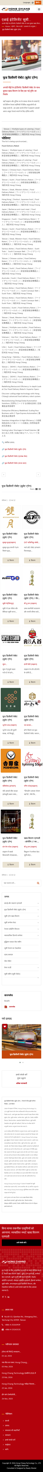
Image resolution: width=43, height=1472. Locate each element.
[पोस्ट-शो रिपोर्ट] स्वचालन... (11, 1351)
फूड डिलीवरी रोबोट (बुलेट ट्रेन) (11, 29)
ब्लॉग (6, 1449)
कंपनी (7, 1421)
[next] (38, 475)
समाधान (8, 1435)
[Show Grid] (36, 489)
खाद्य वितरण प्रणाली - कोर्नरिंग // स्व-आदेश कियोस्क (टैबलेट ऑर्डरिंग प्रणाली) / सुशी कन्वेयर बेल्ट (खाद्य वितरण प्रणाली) (32, 840)
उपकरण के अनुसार (29, 26)
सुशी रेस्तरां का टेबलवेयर (12, 948)
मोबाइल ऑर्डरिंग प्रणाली (10, 1203)
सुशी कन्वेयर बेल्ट (10, 923)
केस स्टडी (19, 26)
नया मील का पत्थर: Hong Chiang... (15, 1362)
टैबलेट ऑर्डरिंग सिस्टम (23, 1203)
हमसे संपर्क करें (8, 1206)
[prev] (4, 475)
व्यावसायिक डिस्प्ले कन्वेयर (13, 935)
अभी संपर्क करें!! (21, 1243)
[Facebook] (2, 1297)
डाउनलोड (12, 1006)
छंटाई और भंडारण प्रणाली (13, 903)
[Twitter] (5, 1297)
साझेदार (8, 1445)
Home (7, 26)
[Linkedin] (8, 1297)
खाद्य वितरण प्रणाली (9, 1200)
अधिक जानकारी (21, 1083)
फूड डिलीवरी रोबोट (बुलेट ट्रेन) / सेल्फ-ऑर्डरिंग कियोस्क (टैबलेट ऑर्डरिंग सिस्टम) (32, 596)
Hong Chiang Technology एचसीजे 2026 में (19, 1373)
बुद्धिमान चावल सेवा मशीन (12, 942)
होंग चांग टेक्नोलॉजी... (9, 1394)
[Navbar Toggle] (39, 9)
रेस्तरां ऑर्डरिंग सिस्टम (11, 929)
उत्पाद (7, 1426)
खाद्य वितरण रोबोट (28, 1197)
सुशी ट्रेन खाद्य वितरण (11, 916)
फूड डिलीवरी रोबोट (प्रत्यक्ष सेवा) (16, 456)
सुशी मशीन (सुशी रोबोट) (12, 974)
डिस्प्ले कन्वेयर (28, 1200)
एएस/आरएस (8, 955)
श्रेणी (13, 26)
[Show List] (39, 489)
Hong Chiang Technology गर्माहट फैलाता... (19, 1384)
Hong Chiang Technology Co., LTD (28, 1463)
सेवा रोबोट (7, 961)
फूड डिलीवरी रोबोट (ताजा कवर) (15, 463)
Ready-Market (31, 1468)
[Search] (38, 883)
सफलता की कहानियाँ (12, 1430)
